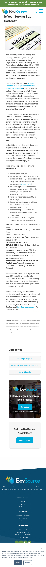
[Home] (14, 11)
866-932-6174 (23, 529)
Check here (26, 184)
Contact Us (25, 407)
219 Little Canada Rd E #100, (23, 535)
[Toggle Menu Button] (41, 11)
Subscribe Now (24, 440)
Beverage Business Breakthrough (24, 365)
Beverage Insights (25, 359)
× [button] (41, 547)
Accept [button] (18, 562)
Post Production (23, 518)
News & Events (25, 372)
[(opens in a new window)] (17, 542)
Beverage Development (23, 515)
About (23, 501)
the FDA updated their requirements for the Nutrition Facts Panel (20, 86)
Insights (23, 504)
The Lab (23, 520)
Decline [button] (27, 562)
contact (33, 304)
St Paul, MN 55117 (23, 537)
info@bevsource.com (26, 307)
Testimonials (23, 507)
